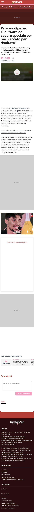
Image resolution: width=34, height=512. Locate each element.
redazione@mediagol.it (8, 444)
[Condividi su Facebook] (5, 58)
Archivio (3, 498)
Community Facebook (7, 477)
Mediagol (4, 7)
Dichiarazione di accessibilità (10, 505)
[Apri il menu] (2, 2)
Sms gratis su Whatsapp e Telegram (12, 479)
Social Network (5, 474)
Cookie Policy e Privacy (8, 503)
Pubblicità (4, 472)
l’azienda (4, 470)
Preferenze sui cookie (7, 508)
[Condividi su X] (8, 58)
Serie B (13, 7)
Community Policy (6, 501)
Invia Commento (24, 394)
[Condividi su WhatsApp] (2, 58)
